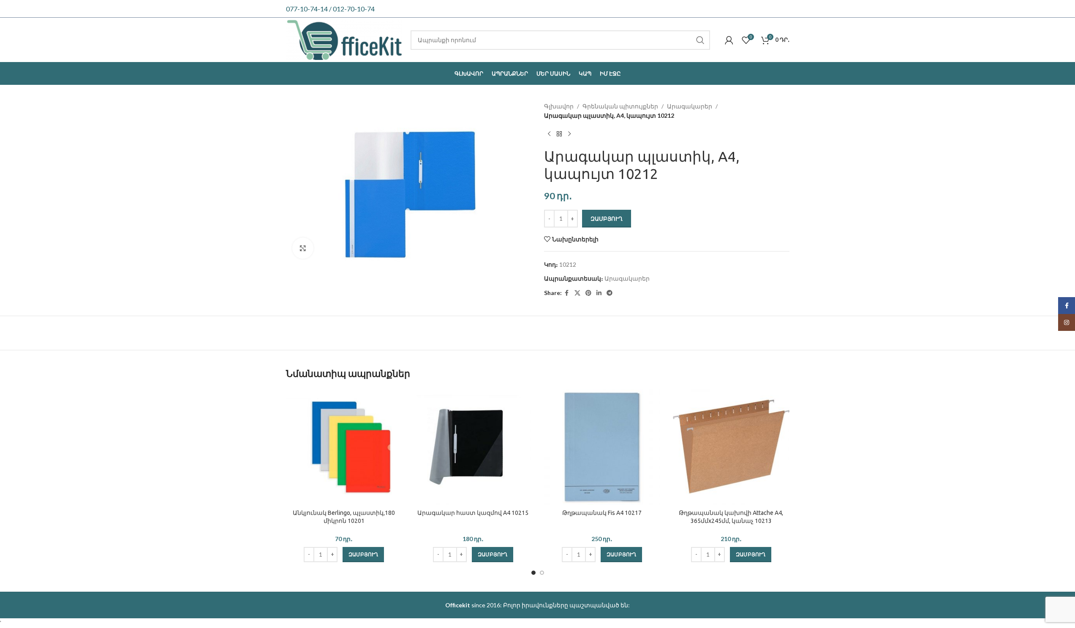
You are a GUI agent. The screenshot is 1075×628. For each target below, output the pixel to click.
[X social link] (577, 293)
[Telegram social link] (609, 293)
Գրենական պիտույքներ (620, 106)
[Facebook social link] (567, 293)
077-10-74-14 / (309, 9)
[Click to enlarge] (302, 248)
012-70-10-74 (354, 9)
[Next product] (569, 134)
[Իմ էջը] (729, 40)
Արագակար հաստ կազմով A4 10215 (472, 512)
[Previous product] (549, 134)
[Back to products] (559, 134)
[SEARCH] (700, 40)
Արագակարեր (689, 106)
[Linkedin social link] (599, 293)
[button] (363, 554)
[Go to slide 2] (542, 573)
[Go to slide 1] (533, 573)
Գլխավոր (559, 106)
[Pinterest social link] (588, 293)
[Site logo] (344, 39)
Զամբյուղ (607, 218)
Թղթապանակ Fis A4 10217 (602, 512)
